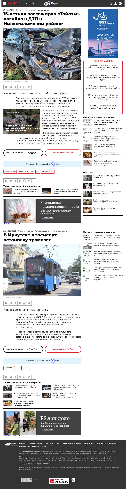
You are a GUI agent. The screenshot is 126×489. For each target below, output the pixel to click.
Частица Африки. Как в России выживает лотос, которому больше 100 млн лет (107, 261)
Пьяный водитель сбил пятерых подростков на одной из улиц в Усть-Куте (26, 191)
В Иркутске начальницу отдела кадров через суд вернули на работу (103, 87)
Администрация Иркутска (13, 297)
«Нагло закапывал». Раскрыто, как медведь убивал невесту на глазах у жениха (107, 237)
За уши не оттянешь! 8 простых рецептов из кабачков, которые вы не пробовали (108, 155)
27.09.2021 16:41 (8, 10)
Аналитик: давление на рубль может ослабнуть (107, 176)
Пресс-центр (88, 444)
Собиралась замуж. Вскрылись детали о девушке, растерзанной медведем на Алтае (106, 138)
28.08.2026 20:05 (9, 231)
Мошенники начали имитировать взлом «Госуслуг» (106, 184)
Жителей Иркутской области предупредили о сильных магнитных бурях (103, 77)
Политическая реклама (72, 444)
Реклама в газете (53, 444)
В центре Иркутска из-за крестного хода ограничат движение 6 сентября (24, 403)
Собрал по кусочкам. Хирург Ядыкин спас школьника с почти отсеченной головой (108, 130)
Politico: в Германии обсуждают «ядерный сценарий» (105, 209)
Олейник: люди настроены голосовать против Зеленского (105, 201)
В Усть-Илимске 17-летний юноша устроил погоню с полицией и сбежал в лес (103, 97)
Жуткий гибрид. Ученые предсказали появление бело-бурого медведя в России (108, 253)
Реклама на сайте (37, 444)
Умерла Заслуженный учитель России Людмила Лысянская (103, 107)
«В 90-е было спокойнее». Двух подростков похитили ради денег (107, 244)
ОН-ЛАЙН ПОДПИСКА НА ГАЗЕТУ (107, 444)
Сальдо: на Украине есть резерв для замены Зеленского (107, 192)
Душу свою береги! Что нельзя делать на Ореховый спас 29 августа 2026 (102, 68)
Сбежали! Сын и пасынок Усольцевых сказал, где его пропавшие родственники (108, 278)
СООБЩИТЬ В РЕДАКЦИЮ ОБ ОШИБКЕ (32, 446)
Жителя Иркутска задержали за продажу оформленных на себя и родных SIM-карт (27, 395)
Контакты (23, 444)
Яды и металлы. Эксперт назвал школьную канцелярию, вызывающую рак (106, 163)
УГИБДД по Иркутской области (15, 81)
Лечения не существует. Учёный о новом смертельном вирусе (106, 146)
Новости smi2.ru (11, 223)
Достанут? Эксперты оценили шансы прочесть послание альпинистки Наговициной (108, 270)
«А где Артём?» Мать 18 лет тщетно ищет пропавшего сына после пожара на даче (107, 122)
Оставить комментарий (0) (63, 153)
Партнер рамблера (40, 480)
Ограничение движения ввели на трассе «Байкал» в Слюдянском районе (66, 191)
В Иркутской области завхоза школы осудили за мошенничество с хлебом (64, 395)
